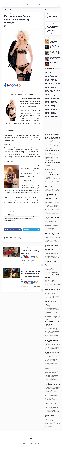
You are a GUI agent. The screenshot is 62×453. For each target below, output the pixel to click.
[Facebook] (5, 85)
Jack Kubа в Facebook (9, 207)
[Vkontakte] (15, 85)
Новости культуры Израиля (16, 4)
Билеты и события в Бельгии (51, 109)
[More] (20, 85)
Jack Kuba (30, 98)
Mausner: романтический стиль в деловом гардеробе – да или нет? (31, 251)
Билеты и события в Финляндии (52, 108)
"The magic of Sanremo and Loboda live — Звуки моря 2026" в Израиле (52, 384)
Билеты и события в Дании (51, 101)
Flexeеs (36, 216)
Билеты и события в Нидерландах (52, 110)
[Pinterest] (10, 85)
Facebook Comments (17, 237)
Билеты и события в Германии (51, 88)
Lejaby (6, 218)
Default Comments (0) (8, 237)
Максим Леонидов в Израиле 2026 (52, 352)
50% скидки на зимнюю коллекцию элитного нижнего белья (17, 216)
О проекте (56, 4)
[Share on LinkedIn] (10, 10)
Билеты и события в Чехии (51, 112)
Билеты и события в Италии (51, 102)
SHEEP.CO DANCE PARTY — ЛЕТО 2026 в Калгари (52, 151)
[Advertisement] (52, 124)
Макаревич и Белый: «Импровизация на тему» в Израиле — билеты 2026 (51, 417)
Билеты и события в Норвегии (51, 104)
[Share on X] (3, 10)
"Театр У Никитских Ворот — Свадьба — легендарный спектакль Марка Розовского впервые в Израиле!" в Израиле (52, 196)
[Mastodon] (12, 85)
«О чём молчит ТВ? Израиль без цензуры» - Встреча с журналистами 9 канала (52, 263)
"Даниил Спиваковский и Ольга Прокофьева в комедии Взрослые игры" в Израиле (52, 323)
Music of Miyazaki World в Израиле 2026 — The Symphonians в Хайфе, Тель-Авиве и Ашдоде (52, 139)
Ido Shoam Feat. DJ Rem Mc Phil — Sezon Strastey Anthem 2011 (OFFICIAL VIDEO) (55, 53)
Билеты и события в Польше (51, 105)
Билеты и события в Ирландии (51, 76)
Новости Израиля (27, 4)
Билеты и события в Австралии (52, 77)
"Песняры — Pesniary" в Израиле (52, 217)
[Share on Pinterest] (8, 10)
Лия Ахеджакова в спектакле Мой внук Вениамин (52, 163)
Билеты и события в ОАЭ (50, 87)
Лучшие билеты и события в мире (52, 83)
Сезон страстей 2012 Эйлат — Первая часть (55, 58)
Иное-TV (5, 2)
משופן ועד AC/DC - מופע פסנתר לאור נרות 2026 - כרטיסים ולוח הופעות (52, 175)
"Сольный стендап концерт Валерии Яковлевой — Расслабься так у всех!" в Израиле (52, 303)
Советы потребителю (9, 13)
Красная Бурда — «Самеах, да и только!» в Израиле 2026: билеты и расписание (52, 289)
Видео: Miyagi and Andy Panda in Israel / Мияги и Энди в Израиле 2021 (55, 47)
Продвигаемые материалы (52, 134)
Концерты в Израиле (38, 4)
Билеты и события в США (50, 79)
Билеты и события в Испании (51, 116)
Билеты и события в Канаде (51, 115)
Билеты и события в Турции (51, 113)
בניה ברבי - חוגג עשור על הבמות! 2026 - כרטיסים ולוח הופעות (52, 186)
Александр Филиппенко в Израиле (52, 367)
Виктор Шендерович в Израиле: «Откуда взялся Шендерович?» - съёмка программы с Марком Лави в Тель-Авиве (52, 247)
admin (9, 25)
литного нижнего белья (10, 220)
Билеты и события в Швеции (51, 106)
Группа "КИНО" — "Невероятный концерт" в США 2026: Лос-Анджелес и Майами (52, 403)
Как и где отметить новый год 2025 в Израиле (54, 41)
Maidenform (10, 218)
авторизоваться (27, 238)
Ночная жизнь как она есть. (54, 63)
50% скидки (10, 214)
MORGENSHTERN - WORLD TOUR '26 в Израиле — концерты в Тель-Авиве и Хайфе (52, 340)
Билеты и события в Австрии (51, 99)
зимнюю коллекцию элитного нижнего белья (23, 218)
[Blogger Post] (17, 85)
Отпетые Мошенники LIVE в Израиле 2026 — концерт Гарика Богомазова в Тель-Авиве (52, 233)
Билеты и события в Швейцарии (52, 98)
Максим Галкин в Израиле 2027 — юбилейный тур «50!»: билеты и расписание (52, 276)
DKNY (32, 216)
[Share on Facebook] (5, 10)
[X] (8, 85)
